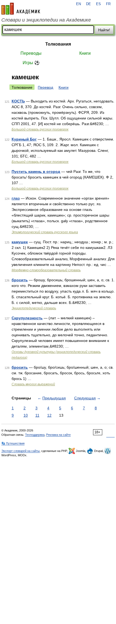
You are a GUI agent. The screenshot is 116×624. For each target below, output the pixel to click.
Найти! (104, 30)
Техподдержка (35, 434)
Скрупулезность (27, 318)
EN (78, 4)
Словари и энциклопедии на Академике (46, 20)
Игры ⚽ (31, 62)
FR (108, 4)
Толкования (58, 44)
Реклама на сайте (58, 434)
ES (98, 4)
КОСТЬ (18, 101)
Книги (85, 53)
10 (25, 415)
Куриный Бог (24, 139)
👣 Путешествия (13, 443)
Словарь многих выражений (33, 384)
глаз (16, 198)
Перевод (45, 87)
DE (88, 4)
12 (49, 415)
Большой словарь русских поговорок (40, 129)
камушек (20, 242)
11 (37, 415)
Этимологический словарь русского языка (45, 232)
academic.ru (20, 9)
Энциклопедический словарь (34, 308)
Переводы (31, 53)
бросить (20, 280)
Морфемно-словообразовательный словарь (46, 270)
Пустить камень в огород (36, 171)
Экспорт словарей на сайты (20, 450)
